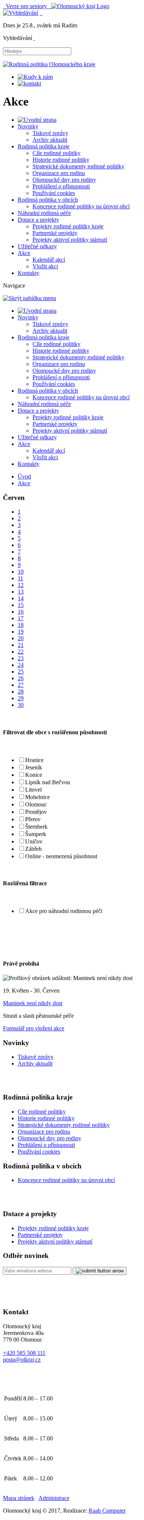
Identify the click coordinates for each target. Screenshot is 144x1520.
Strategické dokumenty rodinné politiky (78, 166)
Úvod (24, 476)
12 (21, 585)
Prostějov (36, 812)
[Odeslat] (100, 1271)
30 (21, 705)
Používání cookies (53, 193)
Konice (33, 775)
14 (21, 598)
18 (21, 625)
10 (21, 571)
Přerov (33, 819)
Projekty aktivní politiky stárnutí (69, 239)
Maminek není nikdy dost (32, 1003)
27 (21, 685)
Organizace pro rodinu (58, 173)
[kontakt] (29, 83)
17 (21, 618)
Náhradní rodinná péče (44, 213)
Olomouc (36, 804)
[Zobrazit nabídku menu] (41, 13)
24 (21, 665)
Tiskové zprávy (50, 133)
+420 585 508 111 (24, 1353)
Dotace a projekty (38, 220)
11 (20, 578)
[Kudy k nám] (35, 77)
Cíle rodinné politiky (56, 153)
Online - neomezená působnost (61, 856)
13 (21, 591)
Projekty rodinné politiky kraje (67, 226)
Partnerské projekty (55, 233)
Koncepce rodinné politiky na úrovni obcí (81, 206)
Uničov (33, 841)
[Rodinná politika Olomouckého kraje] (49, 64)
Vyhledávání (17, 38)
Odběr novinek (26, 1255)
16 (21, 611)
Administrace (53, 1498)
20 (21, 638)
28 (21, 691)
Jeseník (33, 767)
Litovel (33, 789)
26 (21, 678)
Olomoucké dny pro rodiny (64, 180)
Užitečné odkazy (37, 246)
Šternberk (36, 826)
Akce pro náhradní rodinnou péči (63, 911)
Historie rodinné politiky (60, 160)
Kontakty (29, 273)
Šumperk (35, 834)
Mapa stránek (18, 1498)
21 (21, 645)
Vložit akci (45, 266)
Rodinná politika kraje (43, 146)
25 (21, 671)
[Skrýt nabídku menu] (34, 38)
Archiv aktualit (49, 140)
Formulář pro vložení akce (33, 1028)
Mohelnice (37, 797)
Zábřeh (33, 849)
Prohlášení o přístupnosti (61, 186)
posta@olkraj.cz (22, 1359)
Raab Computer (107, 1510)
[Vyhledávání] (20, 13)
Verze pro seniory (27, 6)
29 (21, 698)
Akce (24, 253)
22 (21, 651)
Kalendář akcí (48, 259)
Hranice (34, 760)
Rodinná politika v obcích (48, 200)
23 (21, 658)
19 (21, 631)
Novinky (28, 126)
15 (21, 605)
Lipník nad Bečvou (47, 782)
